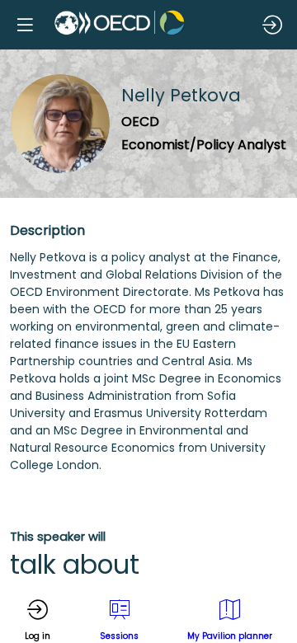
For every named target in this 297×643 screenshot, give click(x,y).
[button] (25, 24)
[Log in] (272, 24)
